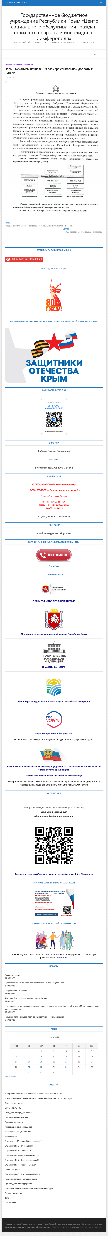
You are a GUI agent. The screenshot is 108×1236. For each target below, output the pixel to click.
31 (66, 1072)
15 (41, 1062)
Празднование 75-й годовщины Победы (23, 1174)
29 (41, 1072)
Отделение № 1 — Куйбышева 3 (19, 1146)
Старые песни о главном (16, 990)
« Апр (7, 1076)
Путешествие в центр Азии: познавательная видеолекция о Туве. (34, 982)
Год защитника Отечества (16, 1117)
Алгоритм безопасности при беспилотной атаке (26, 998)
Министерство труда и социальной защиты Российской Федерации (54, 701)
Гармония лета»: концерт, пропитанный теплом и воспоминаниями (34, 1017)
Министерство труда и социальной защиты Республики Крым (54, 634)
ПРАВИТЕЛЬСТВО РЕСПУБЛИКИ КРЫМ (54, 601)
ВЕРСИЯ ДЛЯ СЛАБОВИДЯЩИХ (26, 259)
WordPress (78, 1227)
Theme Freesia (68, 1227)
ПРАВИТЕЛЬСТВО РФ (54, 667)
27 (16, 1072)
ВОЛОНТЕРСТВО (13, 1108)
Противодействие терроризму (18, 1183)
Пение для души (12, 1169)
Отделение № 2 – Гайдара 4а (18, 1150)
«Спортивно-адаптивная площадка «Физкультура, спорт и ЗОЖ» (33, 1093)
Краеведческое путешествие (18, 1131)
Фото (7, 1198)
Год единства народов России (18, 1112)
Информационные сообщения (19, 64)
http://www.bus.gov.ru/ (78, 785)
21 (29, 1067)
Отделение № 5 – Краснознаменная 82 (22, 1160)
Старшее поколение (14, 1193)
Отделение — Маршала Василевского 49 (23, 1141)
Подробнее (54, 566)
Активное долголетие (14, 1103)
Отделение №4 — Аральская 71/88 (20, 1165)
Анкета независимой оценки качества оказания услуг (54, 776)
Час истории (10, 1202)
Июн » (13, 1076)
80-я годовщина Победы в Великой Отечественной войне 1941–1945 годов (39, 1098)
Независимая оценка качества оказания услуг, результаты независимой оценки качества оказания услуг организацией (54, 768)
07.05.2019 (10, 78)
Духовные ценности (14, 1122)
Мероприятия (11, 1136)
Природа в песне (12, 975)
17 (66, 1062)
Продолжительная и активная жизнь (21, 1179)
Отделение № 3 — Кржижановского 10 (22, 1155)
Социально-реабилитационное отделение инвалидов (29, 1188)
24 (66, 1067)
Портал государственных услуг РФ (54, 734)
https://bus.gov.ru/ (84, 874)
